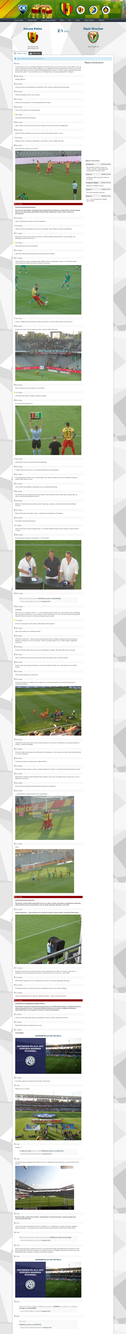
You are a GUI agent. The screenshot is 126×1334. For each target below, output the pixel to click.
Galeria (78, 20)
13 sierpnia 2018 (45, 601)
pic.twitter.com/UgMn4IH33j (56, 1151)
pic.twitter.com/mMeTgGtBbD (27, 1308)
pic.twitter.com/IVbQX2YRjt (33, 1324)
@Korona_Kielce (26, 1151)
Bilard (62, 20)
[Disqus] (98, 89)
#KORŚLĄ (41, 598)
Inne (69, 20)
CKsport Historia (89, 20)
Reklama (101, 20)
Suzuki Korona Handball (49, 20)
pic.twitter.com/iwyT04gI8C (64, 1237)
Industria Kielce (32, 20)
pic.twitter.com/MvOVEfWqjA (52, 598)
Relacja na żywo (22, 53)
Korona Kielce (19, 20)
